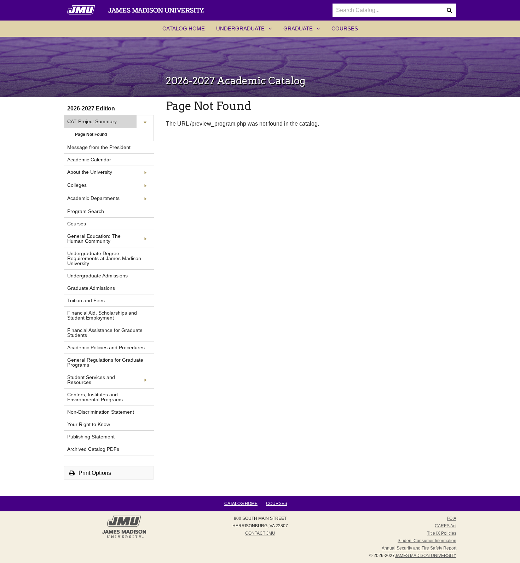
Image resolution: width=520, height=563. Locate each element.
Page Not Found (91, 134)
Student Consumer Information (427, 540)
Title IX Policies (441, 533)
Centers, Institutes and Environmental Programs (95, 397)
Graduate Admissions (91, 288)
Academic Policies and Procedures (106, 347)
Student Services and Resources (91, 379)
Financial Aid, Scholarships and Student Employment (102, 315)
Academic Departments (93, 198)
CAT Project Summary (92, 121)
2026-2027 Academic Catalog (235, 81)
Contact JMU (260, 533)
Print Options (94, 473)
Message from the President (99, 147)
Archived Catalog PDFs (93, 449)
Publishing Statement (91, 437)
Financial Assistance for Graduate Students (105, 332)
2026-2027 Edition (91, 108)
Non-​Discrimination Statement (100, 412)
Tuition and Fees (86, 300)
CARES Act (445, 525)
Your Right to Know (88, 424)
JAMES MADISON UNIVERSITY (425, 555)
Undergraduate (247, 30)
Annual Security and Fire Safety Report (419, 548)
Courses (344, 28)
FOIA (451, 518)
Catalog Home (183, 28)
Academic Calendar (89, 159)
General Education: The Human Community (94, 238)
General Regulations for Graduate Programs (105, 362)
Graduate (304, 30)
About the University (89, 172)
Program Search (85, 211)
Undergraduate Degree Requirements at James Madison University (104, 258)
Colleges (77, 185)
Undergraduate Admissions (97, 275)
